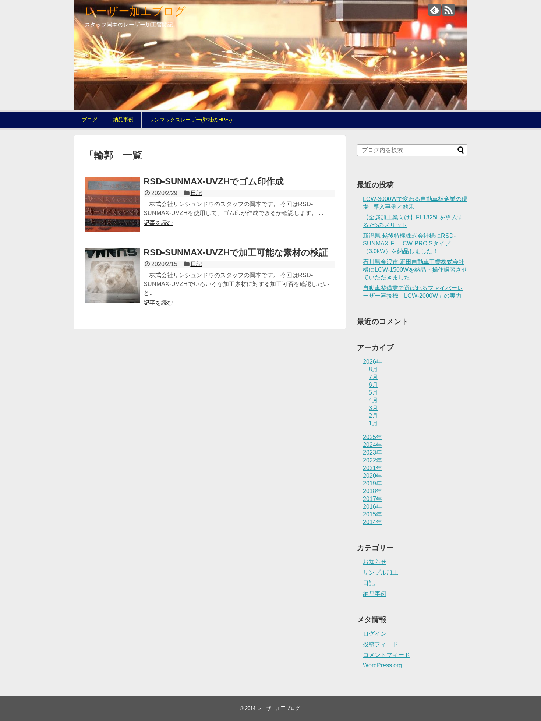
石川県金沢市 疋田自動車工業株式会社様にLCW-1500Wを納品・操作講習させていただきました (415, 269)
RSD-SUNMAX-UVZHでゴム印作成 (214, 181)
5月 (373, 392)
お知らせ (374, 562)
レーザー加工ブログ (135, 11)
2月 (373, 416)
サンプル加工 (380, 572)
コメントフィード (386, 655)
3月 (373, 408)
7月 (373, 377)
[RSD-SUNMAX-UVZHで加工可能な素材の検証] (112, 275)
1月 (373, 423)
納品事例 (123, 120)
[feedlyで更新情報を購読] (434, 10)
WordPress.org (382, 665)
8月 (373, 369)
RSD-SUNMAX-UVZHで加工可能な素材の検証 (236, 252)
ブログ (89, 120)
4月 (373, 400)
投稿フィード (380, 644)
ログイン (374, 633)
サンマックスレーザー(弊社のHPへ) (190, 120)
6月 (373, 385)
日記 (196, 193)
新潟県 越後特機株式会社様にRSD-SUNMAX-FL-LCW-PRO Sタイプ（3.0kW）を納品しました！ (409, 243)
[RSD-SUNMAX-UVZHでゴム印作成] (112, 204)
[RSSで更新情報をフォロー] (448, 10)
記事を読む (158, 223)
